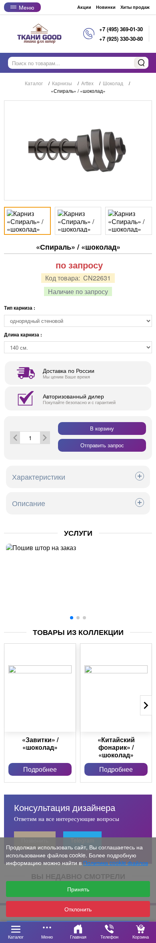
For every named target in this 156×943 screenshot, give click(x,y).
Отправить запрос (102, 445)
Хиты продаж (135, 7)
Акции (84, 7)
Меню (26, 7)
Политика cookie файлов (115, 863)
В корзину (102, 428)
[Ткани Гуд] (40, 33)
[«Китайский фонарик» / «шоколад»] (116, 688)
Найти (141, 63)
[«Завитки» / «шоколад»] (40, 688)
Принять (78, 889)
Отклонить (78, 909)
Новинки (106, 7)
